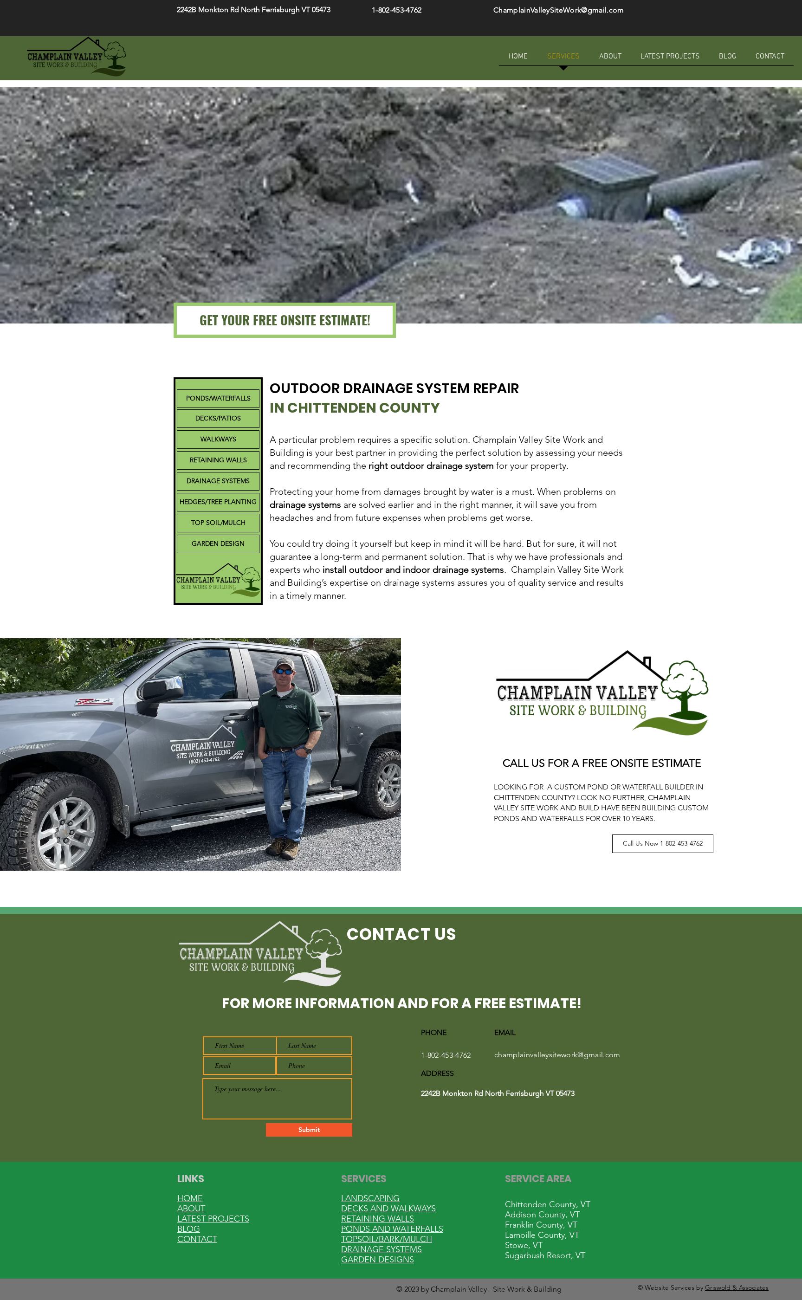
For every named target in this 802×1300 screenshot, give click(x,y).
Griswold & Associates (737, 1287)
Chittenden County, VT (547, 1204)
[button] (285, 320)
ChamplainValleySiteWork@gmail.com (558, 10)
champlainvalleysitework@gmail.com (557, 1054)
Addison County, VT (542, 1214)
